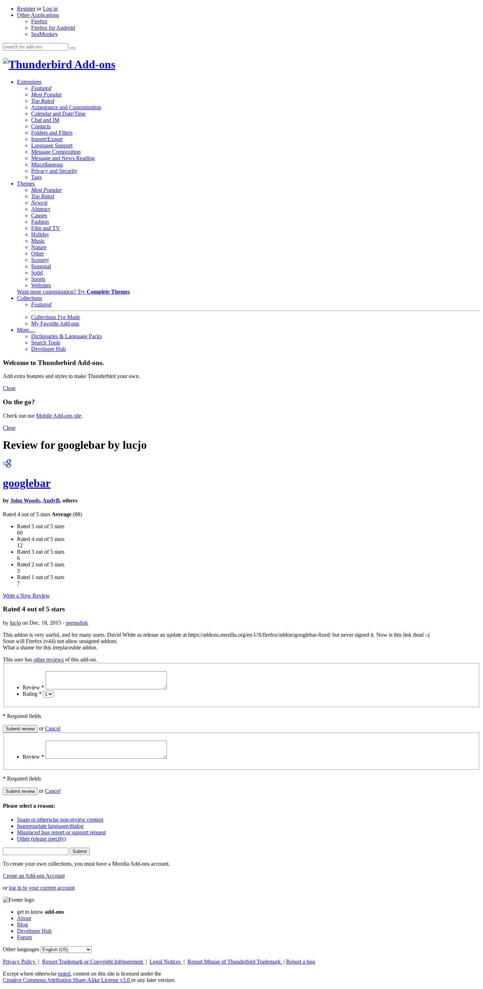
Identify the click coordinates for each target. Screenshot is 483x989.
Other (37, 254)
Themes (26, 184)
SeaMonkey (44, 34)
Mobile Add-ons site (58, 416)
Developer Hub (48, 349)
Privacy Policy (20, 962)
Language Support (51, 145)
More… (26, 330)
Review (33, 687)
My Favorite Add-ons (55, 323)
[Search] (72, 48)
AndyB (51, 501)
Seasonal (41, 266)
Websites (41, 285)
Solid (37, 273)
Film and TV (45, 228)
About (24, 918)
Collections (29, 298)
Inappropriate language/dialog (50, 826)
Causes (39, 215)
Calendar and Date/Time (58, 114)
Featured (41, 88)
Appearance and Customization (66, 107)
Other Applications (38, 15)
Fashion (40, 222)
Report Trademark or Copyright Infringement (93, 962)
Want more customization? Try (73, 292)
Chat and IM (45, 120)
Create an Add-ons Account (34, 876)
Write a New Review (26, 596)
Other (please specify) (41, 839)
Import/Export (47, 139)
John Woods (25, 501)
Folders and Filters (51, 133)
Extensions (29, 82)
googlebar (27, 483)
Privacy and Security (54, 171)
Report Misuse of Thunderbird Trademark (234, 962)
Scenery (40, 260)
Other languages (21, 949)
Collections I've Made (55, 317)
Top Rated (42, 101)
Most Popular (46, 95)
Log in (50, 9)
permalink (77, 623)
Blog (22, 925)
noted (64, 974)
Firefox (39, 21)
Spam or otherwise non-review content (60, 820)
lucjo (15, 623)
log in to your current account (42, 888)
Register (26, 9)
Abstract (40, 209)
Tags (36, 177)
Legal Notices (166, 962)
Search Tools (45, 343)
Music (38, 241)
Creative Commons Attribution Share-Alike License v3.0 (67, 980)
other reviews (49, 660)
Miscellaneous (47, 164)
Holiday (40, 234)
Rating (32, 694)
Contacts (41, 126)
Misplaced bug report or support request (61, 832)
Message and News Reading (63, 158)
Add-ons (93, 64)
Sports (38, 279)
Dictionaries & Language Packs (66, 336)
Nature (38, 247)
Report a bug (300, 962)
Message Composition (56, 152)
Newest (39, 203)
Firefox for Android (53, 28)
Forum (24, 937)
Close (9, 388)
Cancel (52, 728)
